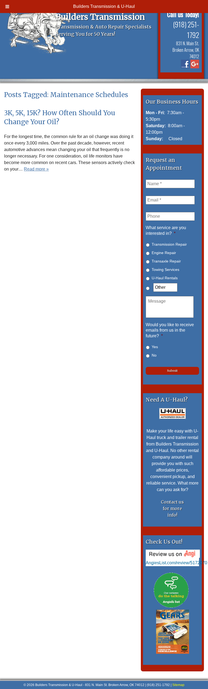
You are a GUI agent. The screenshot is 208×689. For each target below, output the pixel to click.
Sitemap (178, 685)
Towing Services (165, 269)
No (154, 355)
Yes (155, 347)
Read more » (36, 169)
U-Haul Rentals (165, 278)
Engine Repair (164, 253)
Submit (172, 371)
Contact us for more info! (172, 508)
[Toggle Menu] (7, 6)
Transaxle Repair (166, 261)
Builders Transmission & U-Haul (104, 6)
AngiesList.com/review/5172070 (176, 562)
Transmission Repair (169, 244)
